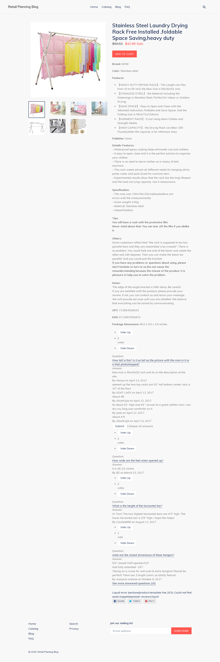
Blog (118, 7)
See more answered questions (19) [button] (134, 583)
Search (73, 623)
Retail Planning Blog (47, 651)
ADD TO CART (124, 53)
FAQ (127, 7)
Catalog (106, 7)
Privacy (74, 628)
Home (94, 7)
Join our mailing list (121, 623)
